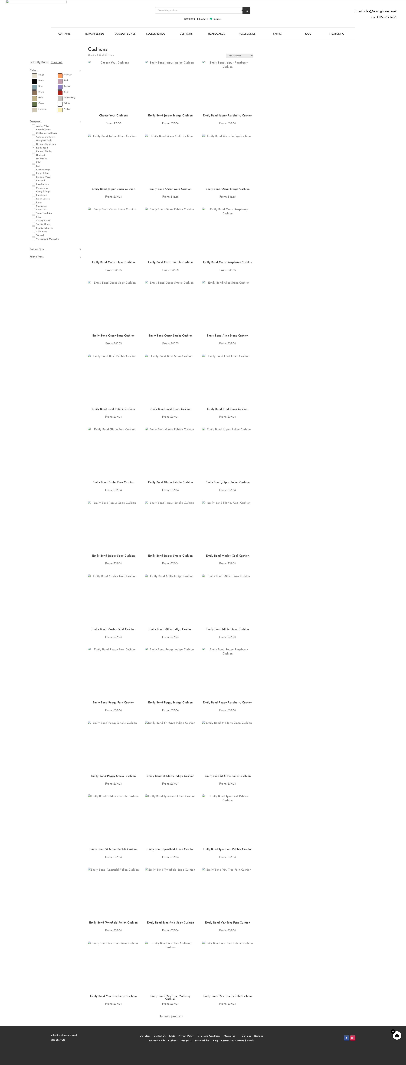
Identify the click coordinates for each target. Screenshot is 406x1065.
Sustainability (202, 1041)
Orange (68, 75)
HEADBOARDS (216, 34)
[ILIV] (33, 162)
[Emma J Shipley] (33, 151)
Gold (40, 97)
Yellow (67, 109)
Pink (66, 80)
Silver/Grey (69, 97)
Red (66, 92)
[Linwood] (33, 180)
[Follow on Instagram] (352, 1037)
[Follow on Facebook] (346, 1037)
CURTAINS (64, 34)
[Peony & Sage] (33, 191)
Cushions (172, 1041)
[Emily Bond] (33, 147)
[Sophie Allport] (33, 224)
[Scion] (33, 216)
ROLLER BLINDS (155, 34)
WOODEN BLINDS (125, 34)
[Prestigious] (33, 195)
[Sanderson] (33, 206)
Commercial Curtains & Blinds (237, 1041)
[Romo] (33, 202)
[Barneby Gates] (33, 129)
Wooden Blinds (157, 1041)
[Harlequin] (33, 155)
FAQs (172, 1036)
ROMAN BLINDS (94, 34)
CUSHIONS (186, 34)
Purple (67, 86)
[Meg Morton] (33, 184)
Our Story (145, 1036)
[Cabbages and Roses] (33, 133)
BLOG (307, 34)
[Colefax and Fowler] (33, 136)
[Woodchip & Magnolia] (33, 238)
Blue (40, 86)
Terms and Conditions (208, 1036)
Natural (42, 109)
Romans (258, 1036)
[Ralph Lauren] (33, 198)
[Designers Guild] (33, 140)
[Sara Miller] (33, 209)
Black (41, 80)
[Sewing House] (33, 220)
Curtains (246, 1036)
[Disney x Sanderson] (33, 144)
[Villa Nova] (33, 231)
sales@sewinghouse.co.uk (379, 11)
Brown (41, 92)
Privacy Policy (186, 1036)
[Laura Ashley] (33, 173)
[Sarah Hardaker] (33, 213)
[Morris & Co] (33, 187)
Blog (215, 1041)
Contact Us (160, 1036)
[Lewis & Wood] (33, 176)
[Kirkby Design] (33, 169)
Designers (186, 1041)
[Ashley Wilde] (33, 125)
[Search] (246, 10)
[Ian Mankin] (33, 158)
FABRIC (277, 34)
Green (41, 103)
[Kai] (33, 165)
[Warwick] (33, 235)
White (67, 103)
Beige (41, 75)
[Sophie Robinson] (33, 227)
